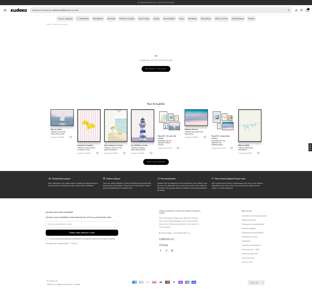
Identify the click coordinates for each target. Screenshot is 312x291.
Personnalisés (169, 18)
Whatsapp (163, 245)
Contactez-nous (248, 258)
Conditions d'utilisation (251, 245)
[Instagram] (166, 250)
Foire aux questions (250, 253)
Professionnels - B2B (250, 249)
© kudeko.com (52, 281)
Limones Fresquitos (85, 145)
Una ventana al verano (113, 145)
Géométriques (238, 18)
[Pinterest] (172, 250)
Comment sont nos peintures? (254, 216)
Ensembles (84, 18)
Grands (156, 18)
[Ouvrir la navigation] (5, 10)
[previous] (7, 130)
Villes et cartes (221, 18)
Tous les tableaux (65, 18)
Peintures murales (126, 18)
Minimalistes (98, 18)
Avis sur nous (247, 262)
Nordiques (192, 18)
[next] (304, 130)
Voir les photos (156, 162)
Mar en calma (56, 129)
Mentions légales (249, 228)
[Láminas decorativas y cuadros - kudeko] (18, 10)
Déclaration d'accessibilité (252, 232)
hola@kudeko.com (166, 239)
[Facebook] (161, 250)
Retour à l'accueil (156, 69)
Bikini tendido (244, 145)
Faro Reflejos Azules (139, 145)
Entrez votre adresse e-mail (81, 232)
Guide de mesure (249, 220)
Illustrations (206, 18)
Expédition (246, 241)
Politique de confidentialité (57, 243)
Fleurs (181, 18)
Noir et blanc (144, 18)
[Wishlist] (301, 10)
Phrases (251, 18)
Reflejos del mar (191, 129)
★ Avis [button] (310, 147)
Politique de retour (250, 237)
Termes (74, 243)
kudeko (49, 24)
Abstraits (111, 18)
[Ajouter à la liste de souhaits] (70, 137)
